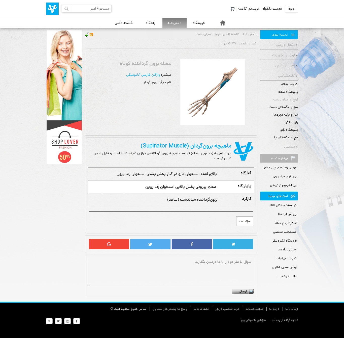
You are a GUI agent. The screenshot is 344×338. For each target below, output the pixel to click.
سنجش (289, 146)
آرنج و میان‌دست (285, 99)
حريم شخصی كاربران (227, 309)
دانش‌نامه (174, 22)
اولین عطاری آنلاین (284, 267)
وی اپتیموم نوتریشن (283, 185)
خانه (223, 22)
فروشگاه (199, 22)
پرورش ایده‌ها (287, 214)
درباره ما (274, 309)
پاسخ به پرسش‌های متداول (170, 309)
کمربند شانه (289, 84)
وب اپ (276, 320)
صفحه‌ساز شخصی (285, 231)
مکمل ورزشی (285, 44)
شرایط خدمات (254, 309)
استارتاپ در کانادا (285, 223)
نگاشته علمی (124, 22)
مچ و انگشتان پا (286, 137)
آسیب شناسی (285, 65)
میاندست (245, 221)
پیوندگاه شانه (288, 91)
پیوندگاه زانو (289, 129)
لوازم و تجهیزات (283, 55)
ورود (291, 8)
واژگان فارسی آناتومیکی (143, 74)
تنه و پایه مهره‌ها (285, 114)
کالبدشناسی (286, 75)
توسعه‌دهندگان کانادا (283, 205)
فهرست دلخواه (272, 8)
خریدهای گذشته (248, 8)
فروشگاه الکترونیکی (284, 240)
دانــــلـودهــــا (287, 276)
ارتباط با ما (291, 309)
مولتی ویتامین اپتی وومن (280, 167)
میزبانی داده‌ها (287, 249)
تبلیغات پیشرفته (286, 258)
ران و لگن (291, 122)
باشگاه (150, 22)
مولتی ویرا (246, 320)
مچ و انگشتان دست (283, 107)
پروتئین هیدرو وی (285, 176)
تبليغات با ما (201, 309)
